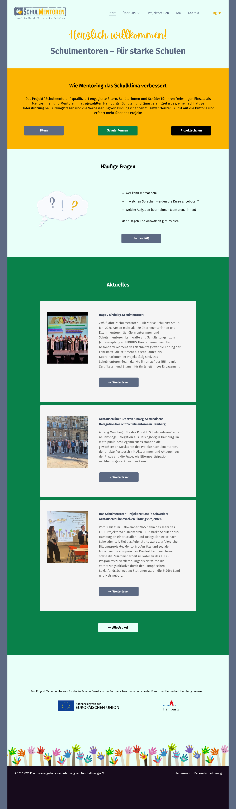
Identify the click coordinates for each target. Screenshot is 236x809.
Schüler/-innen (117, 130)
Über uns (129, 13)
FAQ (178, 13)
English (216, 13)
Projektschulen (158, 13)
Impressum (183, 773)
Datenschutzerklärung (208, 773)
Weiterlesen (120, 382)
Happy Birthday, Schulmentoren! (121, 315)
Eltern (44, 130)
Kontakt (193, 13)
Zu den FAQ (141, 238)
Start (112, 13)
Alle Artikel (120, 627)
